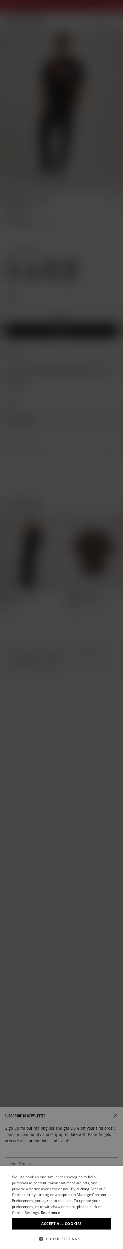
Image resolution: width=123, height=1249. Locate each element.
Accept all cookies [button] (61, 1223)
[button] (61, 1239)
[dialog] (61, 1207)
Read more (50, 1212)
